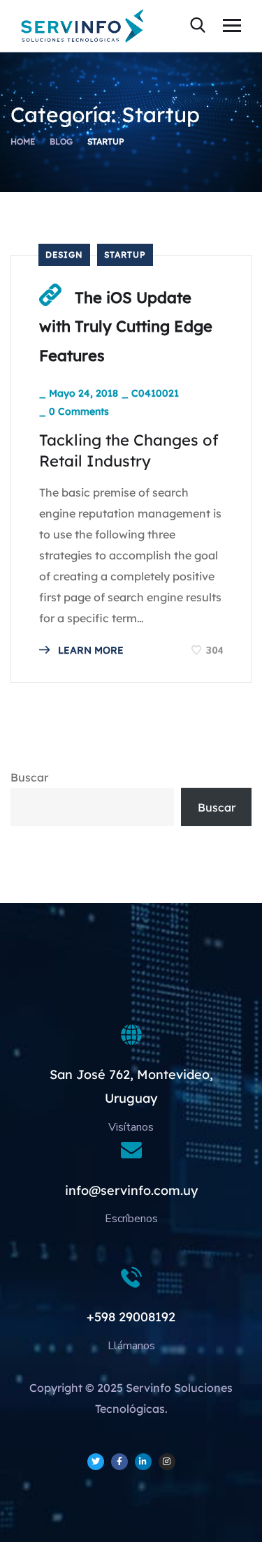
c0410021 (155, 393)
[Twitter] (95, 1461)
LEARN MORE (89, 650)
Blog (61, 141)
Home (22, 141)
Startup (125, 254)
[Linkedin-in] (143, 1461)
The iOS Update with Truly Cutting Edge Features (125, 326)
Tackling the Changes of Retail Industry (129, 450)
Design (64, 254)
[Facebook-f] (119, 1461)
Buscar (29, 777)
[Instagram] (167, 1461)
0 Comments (79, 411)
